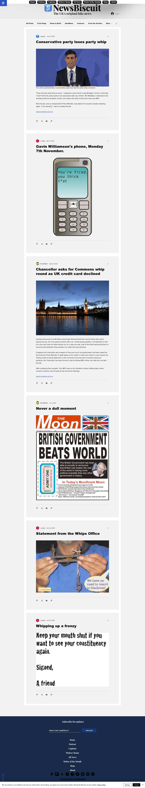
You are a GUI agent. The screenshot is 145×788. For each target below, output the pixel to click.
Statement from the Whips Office (68, 534)
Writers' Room (72, 752)
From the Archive (95, 23)
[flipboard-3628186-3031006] (57, 774)
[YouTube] (82, 774)
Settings (127, 785)
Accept (136, 785)
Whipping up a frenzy (56, 626)
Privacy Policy (101, 785)
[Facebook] (72, 774)
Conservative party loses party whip (71, 42)
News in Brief (55, 23)
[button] (116, 24)
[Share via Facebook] (37, 121)
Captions (72, 748)
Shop (72, 765)
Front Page (41, 23)
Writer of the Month (72, 761)
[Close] (142, 784)
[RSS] (62, 774)
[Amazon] (67, 774)
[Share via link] (51, 121)
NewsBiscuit (77, 7)
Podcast (72, 744)
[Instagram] (93, 774)
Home (72, 739)
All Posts (29, 23)
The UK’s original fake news (72, 13)
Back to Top (3, 779)
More (108, 23)
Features (80, 23)
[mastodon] (52, 774)
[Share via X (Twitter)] (42, 121)
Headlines (69, 23)
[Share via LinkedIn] (47, 121)
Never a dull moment (56, 408)
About (72, 770)
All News (72, 757)
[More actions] (108, 36)
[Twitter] (77, 774)
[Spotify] (88, 774)
